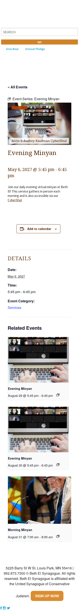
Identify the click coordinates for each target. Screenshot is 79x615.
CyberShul (15, 200)
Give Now (12, 49)
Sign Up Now (47, 595)
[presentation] (38, 359)
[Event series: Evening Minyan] (57, 395)
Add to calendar (39, 228)
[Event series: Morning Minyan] (57, 536)
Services (19, 107)
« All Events (17, 86)
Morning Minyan (20, 530)
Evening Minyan (20, 388)
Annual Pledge (35, 49)
